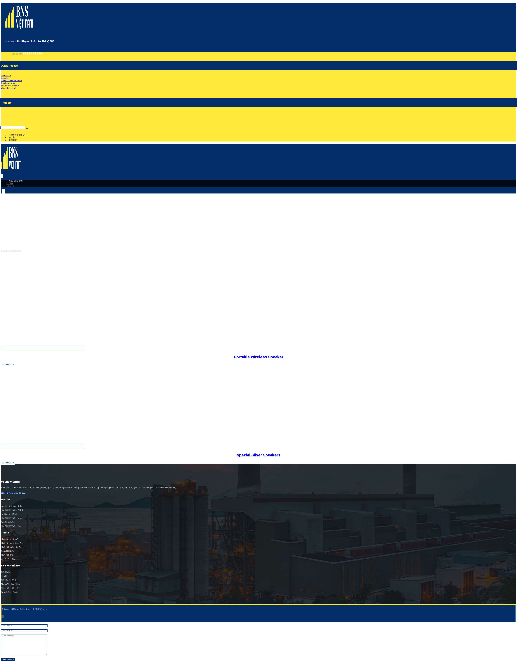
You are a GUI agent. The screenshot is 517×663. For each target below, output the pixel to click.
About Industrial (8, 88)
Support (4, 78)
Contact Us (6, 75)
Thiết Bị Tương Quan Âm (12, 543)
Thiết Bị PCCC (7, 555)
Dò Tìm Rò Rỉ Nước (9, 514)
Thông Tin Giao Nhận (10, 584)
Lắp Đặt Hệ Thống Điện (11, 526)
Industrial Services (10, 85)
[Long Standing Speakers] (63, 121)
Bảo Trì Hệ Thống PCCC (11, 506)
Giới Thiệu (5, 572)
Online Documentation (11, 80)
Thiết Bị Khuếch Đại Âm (11, 547)
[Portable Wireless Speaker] (29, 121)
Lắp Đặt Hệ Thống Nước (11, 518)
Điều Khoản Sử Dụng (10, 580)
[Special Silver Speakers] (52, 121)
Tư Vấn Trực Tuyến (9, 592)
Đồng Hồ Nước (7, 551)
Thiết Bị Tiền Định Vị (10, 539)
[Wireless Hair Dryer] (18, 121)
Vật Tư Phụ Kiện (8, 559)
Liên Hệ (4, 576)
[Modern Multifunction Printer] (6, 121)
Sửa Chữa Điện (7, 522)
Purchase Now (8, 83)
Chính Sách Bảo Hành (10, 588)
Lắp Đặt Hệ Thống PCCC (12, 510)
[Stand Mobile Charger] (40, 121)
